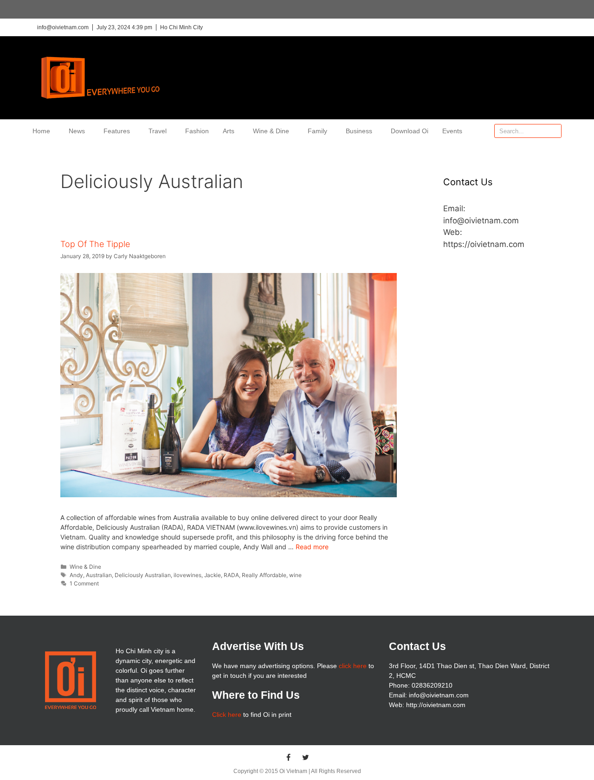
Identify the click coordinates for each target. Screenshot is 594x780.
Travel (157, 131)
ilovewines (187, 575)
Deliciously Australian (143, 575)
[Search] (554, 130)
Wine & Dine (271, 131)
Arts (228, 131)
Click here (226, 714)
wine (295, 575)
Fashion (197, 131)
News (77, 131)
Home (41, 131)
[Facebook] (288, 757)
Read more (312, 547)
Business (359, 131)
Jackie (212, 575)
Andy (76, 575)
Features (116, 131)
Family (317, 131)
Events (452, 131)
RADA (231, 575)
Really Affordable (264, 575)
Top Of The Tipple (95, 244)
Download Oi (409, 131)
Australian (99, 575)
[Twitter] (305, 757)
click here (353, 666)
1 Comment (84, 583)
